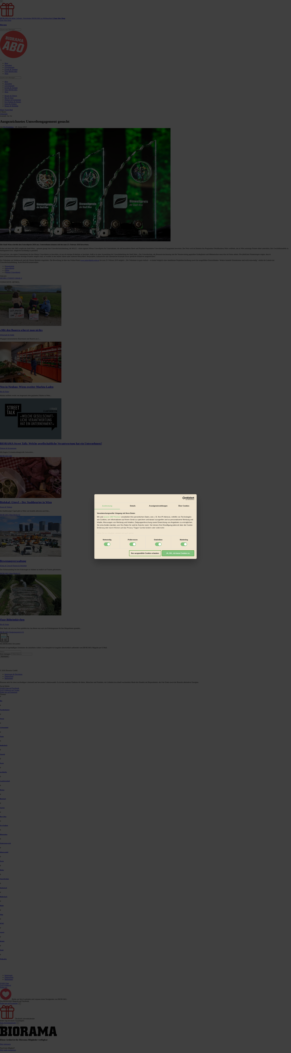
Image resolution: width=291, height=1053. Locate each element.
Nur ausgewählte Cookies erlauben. (145, 553)
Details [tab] (132, 506)
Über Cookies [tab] (183, 506)
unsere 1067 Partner (112, 517)
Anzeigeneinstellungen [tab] (158, 506)
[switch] (132, 544)
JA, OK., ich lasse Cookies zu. (178, 553)
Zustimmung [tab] (107, 506)
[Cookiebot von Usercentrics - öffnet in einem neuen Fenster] (184, 498)
